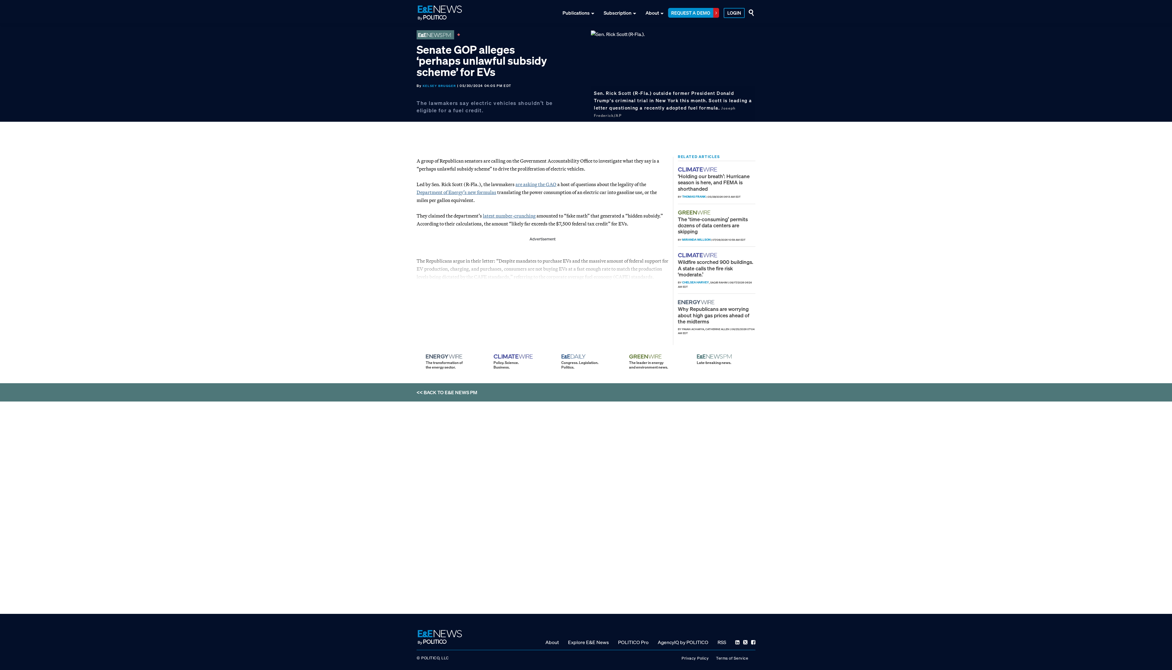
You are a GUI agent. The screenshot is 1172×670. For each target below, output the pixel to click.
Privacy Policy (695, 658)
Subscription (617, 12)
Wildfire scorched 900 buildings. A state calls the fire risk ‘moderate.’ (715, 268)
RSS (722, 642)
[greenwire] (695, 212)
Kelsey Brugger (439, 86)
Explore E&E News (588, 642)
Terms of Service (732, 658)
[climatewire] (698, 169)
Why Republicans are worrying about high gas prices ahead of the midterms (713, 315)
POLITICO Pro (633, 642)
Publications (576, 12)
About (652, 12)
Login (734, 13)
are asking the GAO (535, 184)
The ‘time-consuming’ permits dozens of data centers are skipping (713, 225)
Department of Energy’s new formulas (456, 192)
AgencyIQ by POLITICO (683, 642)
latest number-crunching (509, 216)
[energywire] (697, 302)
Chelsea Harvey (695, 282)
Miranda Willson (696, 240)
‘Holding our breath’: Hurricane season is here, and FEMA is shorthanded (714, 182)
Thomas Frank (694, 197)
